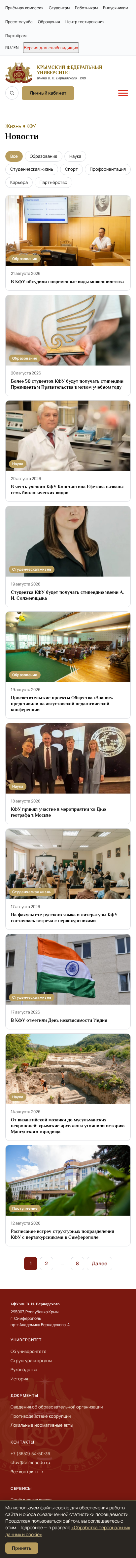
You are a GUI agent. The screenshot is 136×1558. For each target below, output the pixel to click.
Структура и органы (31, 1360)
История (19, 1379)
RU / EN (11, 47)
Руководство (24, 1369)
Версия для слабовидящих (51, 47)
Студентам (59, 8)
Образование (43, 156)
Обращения (49, 21)
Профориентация (108, 169)
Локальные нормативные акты (42, 1425)
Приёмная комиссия (24, 8)
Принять (22, 1548)
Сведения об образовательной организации (57, 1407)
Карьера (19, 182)
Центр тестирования (85, 21)
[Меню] (123, 93)
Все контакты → (27, 1472)
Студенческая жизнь (31, 169)
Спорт (71, 169)
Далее (99, 1263)
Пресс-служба (19, 21)
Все (14, 156)
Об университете (29, 1351)
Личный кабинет (48, 93)
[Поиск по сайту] (11, 93)
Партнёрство (53, 182)
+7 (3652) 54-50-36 (30, 1453)
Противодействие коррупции (41, 1416)
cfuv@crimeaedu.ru (30, 1462)
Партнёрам (15, 35)
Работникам (86, 8)
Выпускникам (115, 8)
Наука (75, 156)
